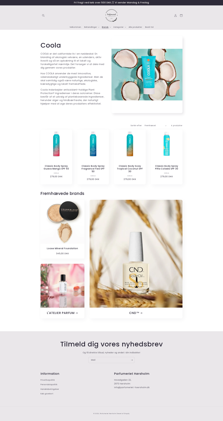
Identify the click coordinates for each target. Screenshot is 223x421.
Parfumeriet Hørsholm (108, 414)
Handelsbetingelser (50, 389)
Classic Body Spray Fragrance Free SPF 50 (93, 169)
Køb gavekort (47, 393)
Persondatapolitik (49, 384)
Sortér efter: (136, 125)
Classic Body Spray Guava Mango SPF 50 (56, 167)
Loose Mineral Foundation (62, 248)
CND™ (134, 313)
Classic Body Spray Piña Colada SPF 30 (166, 167)
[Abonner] (132, 360)
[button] (43, 15)
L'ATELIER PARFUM (61, 313)
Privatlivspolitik (48, 380)
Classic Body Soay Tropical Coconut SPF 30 (130, 169)
